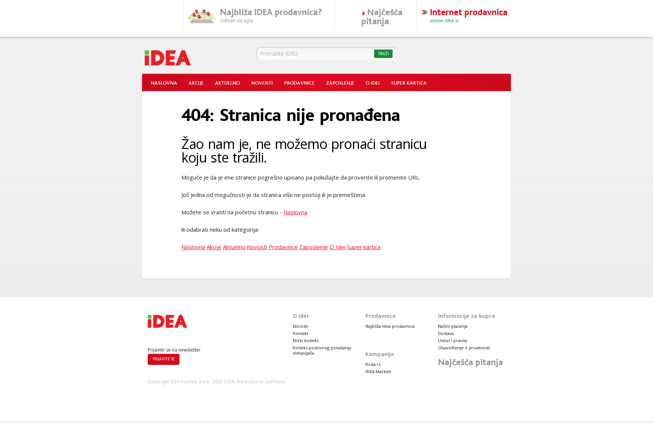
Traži (383, 53)
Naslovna (164, 83)
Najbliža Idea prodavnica (390, 326)
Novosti (262, 83)
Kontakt (300, 333)
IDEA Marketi (378, 371)
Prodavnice (299, 83)
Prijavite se (164, 359)
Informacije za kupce (466, 315)
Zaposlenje (340, 83)
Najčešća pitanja (470, 362)
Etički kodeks (306, 340)
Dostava (446, 333)
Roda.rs (373, 364)
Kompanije (379, 354)
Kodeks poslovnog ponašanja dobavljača (322, 350)
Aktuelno (227, 83)
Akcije (196, 83)
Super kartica (409, 83)
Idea (192, 56)
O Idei (373, 83)
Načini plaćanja (452, 326)
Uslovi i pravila (452, 340)
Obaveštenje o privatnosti (464, 347)
